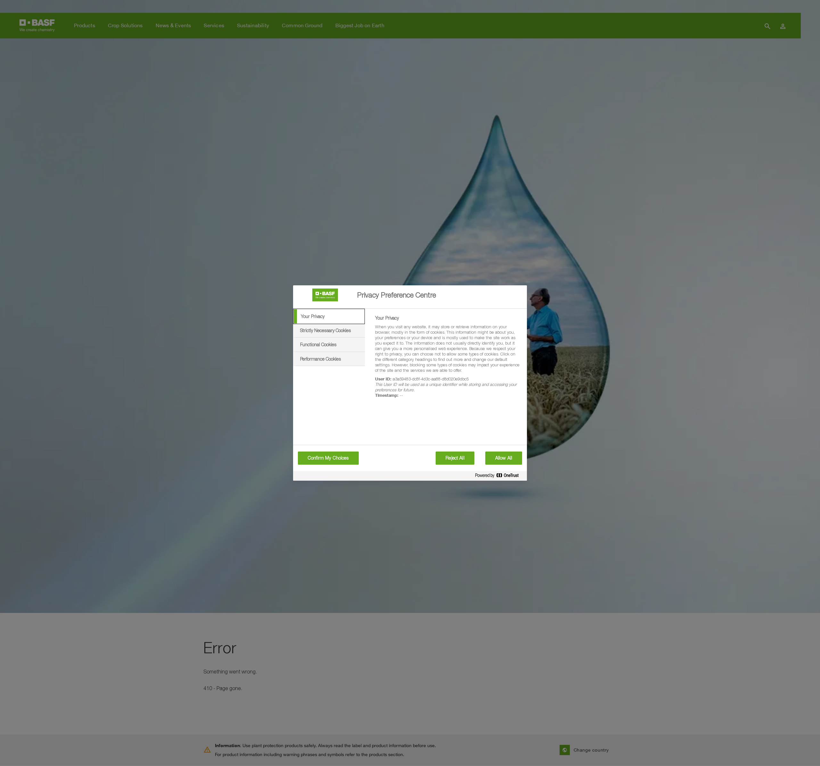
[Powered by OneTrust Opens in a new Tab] (499, 477)
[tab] (329, 316)
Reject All (455, 458)
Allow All (503, 458)
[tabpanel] (448, 360)
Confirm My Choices (328, 458)
